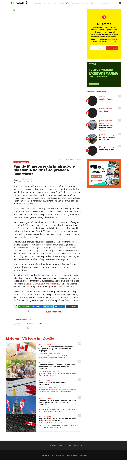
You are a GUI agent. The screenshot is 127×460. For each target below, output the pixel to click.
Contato (69, 445)
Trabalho (75, 3)
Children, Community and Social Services (44, 284)
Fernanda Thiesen (46, 353)
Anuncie (61, 445)
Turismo (84, 3)
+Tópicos (93, 3)
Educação (48, 3)
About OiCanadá (51, 445)
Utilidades (36, 3)
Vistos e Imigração (61, 3)
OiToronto (104, 3)
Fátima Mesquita (28, 179)
